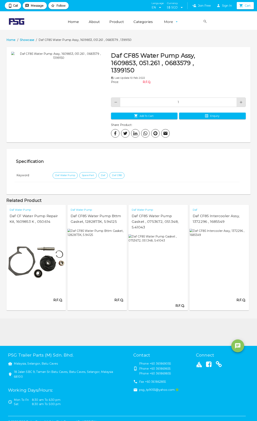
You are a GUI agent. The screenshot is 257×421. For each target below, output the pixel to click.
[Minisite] (219, 365)
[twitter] (125, 133)
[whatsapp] (145, 133)
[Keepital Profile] (199, 364)
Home (11, 40)
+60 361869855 (160, 373)
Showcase (27, 40)
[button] (58, 95)
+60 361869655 (160, 368)
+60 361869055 (160, 363)
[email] (165, 133)
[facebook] (115, 133)
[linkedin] (135, 133)
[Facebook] (208, 365)
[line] (155, 133)
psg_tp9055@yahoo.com (157, 390)
